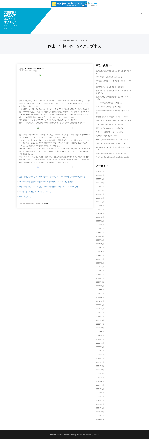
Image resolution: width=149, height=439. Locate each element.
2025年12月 (100, 183)
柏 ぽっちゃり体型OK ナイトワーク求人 (35, 192)
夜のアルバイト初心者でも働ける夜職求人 (110, 87)
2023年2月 (100, 312)
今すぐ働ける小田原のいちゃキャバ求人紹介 (111, 153)
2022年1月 (100, 362)
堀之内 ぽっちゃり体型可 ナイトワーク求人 (112, 117)
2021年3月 (100, 400)
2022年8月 (100, 335)
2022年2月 (100, 358)
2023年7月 (100, 293)
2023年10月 (100, 282)
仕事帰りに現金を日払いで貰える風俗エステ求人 (112, 157)
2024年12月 (100, 228)
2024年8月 (100, 244)
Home (140, 13)
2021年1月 (100, 408)
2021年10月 (100, 373)
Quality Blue (86, 435)
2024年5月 (100, 255)
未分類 (46, 203)
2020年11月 (100, 415)
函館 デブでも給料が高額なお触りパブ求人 (111, 143)
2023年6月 (100, 297)
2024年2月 (100, 267)
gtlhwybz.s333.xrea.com (34, 68)
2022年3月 (100, 354)
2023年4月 (100, 305)
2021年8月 (100, 381)
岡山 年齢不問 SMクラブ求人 (78, 41)
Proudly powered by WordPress (62, 435)
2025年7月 (100, 202)
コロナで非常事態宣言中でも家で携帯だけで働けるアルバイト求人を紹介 (46, 182)
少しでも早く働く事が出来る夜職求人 (109, 103)
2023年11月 (100, 278)
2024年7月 (100, 248)
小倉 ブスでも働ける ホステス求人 (109, 107)
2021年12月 (100, 366)
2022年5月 (100, 347)
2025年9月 (100, 194)
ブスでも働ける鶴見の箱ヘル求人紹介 (109, 77)
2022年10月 (100, 328)
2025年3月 (100, 217)
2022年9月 (100, 332)
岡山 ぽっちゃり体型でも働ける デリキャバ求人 (113, 120)
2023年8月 (100, 290)
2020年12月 (100, 412)
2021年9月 (100, 377)
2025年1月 (100, 225)
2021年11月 (100, 370)
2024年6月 (100, 251)
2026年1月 (100, 179)
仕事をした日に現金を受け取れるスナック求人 (112, 140)
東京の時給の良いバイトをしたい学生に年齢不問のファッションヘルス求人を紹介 (49, 187)
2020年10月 (100, 419)
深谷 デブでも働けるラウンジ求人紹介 (110, 128)
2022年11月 (100, 324)
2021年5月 (100, 393)
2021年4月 (100, 396)
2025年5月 (100, 209)
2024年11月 (100, 232)
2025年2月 (100, 221)
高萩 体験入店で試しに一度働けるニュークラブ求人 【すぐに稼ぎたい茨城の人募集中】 (52, 177)
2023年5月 (100, 301)
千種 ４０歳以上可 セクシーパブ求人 (110, 132)
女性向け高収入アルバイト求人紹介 (10, 17)
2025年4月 (100, 213)
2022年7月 (100, 339)
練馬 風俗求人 (25, 197)
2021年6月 (100, 389)
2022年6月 (100, 343)
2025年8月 (100, 198)
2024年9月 (100, 240)
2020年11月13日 (31, 71)
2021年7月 (100, 385)
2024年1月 (100, 271)
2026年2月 (100, 175)
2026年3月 (100, 171)
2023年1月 (100, 316)
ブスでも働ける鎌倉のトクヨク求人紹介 (110, 124)
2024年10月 (100, 236)
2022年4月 (100, 351)
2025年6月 (100, 206)
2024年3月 (100, 263)
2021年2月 (100, 404)
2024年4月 (100, 259)
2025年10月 (100, 190)
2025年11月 (100, 186)
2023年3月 (100, 309)
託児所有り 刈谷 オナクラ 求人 (106, 136)
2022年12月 (100, 320)
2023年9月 (100, 286)
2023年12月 (100, 274)
